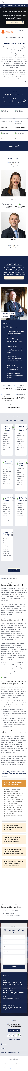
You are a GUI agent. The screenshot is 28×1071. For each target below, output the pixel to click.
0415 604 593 (16, 1026)
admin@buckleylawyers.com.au (12, 998)
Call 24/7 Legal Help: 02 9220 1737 (14, 5)
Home (2, 37)
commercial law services (15, 625)
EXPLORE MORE (13, 146)
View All (13, 570)
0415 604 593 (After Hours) (13, 993)
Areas (6, 37)
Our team (4, 627)
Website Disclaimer (21, 1063)
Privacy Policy (5, 1063)
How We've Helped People (14, 417)
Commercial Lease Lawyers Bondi (11, 915)
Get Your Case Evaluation (14, 22)
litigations (5, 724)
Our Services (14, 91)
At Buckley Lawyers (14, 264)
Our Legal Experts (14, 155)
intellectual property (7, 653)
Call (10, 758)
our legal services (6, 614)
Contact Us (6, 975)
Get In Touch (14, 926)
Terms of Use (13, 1063)
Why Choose (6, 323)
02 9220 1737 (5, 760)
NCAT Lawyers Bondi (8, 913)
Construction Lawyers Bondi (10, 910)
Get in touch (14, 1030)
